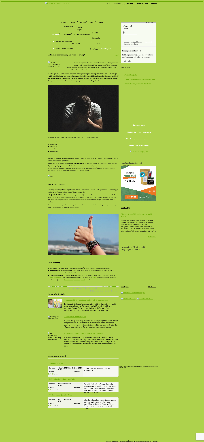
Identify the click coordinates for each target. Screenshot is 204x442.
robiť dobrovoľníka (56, 277)
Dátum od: (76, 43)
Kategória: (96, 38)
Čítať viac (152, 237)
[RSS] (137, 119)
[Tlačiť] (72, 62)
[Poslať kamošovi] (69, 62)
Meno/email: (127, 26)
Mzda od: (69, 49)
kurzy (94, 277)
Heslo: (125, 29)
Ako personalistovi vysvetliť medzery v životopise (83, 333)
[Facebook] (126, 119)
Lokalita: (95, 33)
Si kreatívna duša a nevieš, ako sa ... (103, 291)
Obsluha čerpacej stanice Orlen (60, 395)
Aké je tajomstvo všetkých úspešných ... (84, 288)
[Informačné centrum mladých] (133, 293)
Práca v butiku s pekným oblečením (62, 379)
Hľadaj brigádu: (80, 28)
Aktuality (125, 207)
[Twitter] (131, 119)
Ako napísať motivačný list (75, 317)
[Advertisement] (129, 9)
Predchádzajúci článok (58, 286)
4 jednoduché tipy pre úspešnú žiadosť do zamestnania (86, 300)
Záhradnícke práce (56, 363)
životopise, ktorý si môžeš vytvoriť (74, 280)
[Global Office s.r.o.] (145, 299)
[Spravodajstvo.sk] (142, 119)
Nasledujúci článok (109, 286)
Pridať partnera (152, 286)
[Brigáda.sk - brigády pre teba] (57, 3)
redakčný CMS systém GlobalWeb (133, 366)
